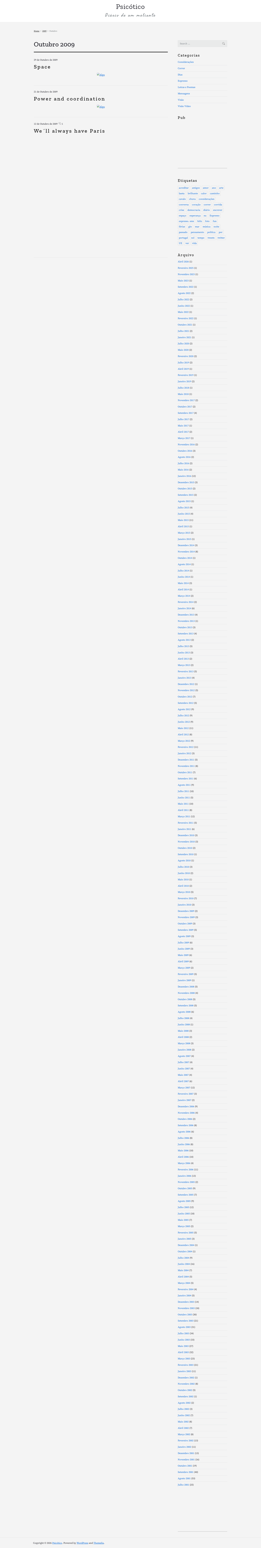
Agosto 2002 (184, 1402)
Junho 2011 (184, 797)
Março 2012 (184, 740)
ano (214, 187)
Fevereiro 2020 (185, 356)
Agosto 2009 (184, 936)
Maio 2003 (183, 1346)
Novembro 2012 (186, 690)
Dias (180, 74)
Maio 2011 (183, 803)
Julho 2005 (183, 1207)
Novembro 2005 (186, 1182)
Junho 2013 (184, 652)
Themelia (98, 1543)
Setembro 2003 (185, 1320)
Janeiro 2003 (184, 1371)
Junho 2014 (184, 576)
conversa (184, 204)
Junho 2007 (184, 1068)
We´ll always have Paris (69, 131)
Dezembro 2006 (186, 1106)
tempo (201, 237)
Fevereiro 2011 (185, 822)
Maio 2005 (183, 1219)
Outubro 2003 (185, 1314)
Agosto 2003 (184, 1327)
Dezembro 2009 (186, 911)
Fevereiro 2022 (185, 318)
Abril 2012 (183, 734)
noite (216, 226)
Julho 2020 (183, 343)
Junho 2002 (184, 1415)
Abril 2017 (183, 431)
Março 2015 (184, 532)
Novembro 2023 (186, 274)
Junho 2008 (184, 1024)
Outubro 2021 (185, 324)
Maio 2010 (183, 879)
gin (190, 226)
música (206, 226)
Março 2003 (184, 1358)
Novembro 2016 (186, 444)
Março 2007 (184, 1087)
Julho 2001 (183, 1484)
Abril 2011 (183, 810)
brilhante (193, 193)
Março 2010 (184, 892)
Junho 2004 (184, 1264)
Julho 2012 (183, 715)
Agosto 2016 (184, 457)
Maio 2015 (183, 520)
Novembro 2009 (186, 917)
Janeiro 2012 (184, 753)
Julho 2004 (183, 1257)
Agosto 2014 (184, 564)
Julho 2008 (183, 1018)
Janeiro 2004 (184, 1295)
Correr (181, 68)
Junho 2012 (184, 721)
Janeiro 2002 (184, 1446)
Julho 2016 (183, 463)
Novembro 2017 (186, 400)
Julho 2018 (183, 387)
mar (197, 226)
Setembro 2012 (185, 703)
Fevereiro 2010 (185, 898)
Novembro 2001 (186, 1459)
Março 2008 (184, 1043)
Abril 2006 (183, 1156)
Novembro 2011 (186, 766)
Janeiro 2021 (184, 337)
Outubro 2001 (185, 1465)
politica (211, 232)
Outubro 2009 (185, 923)
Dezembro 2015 (186, 482)
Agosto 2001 (184, 1478)
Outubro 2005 (185, 1188)
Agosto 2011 (184, 784)
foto (207, 221)
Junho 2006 (184, 1144)
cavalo (182, 199)
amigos (196, 187)
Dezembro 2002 (186, 1377)
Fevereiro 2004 (185, 1289)
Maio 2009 (183, 955)
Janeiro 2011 (184, 829)
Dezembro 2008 (186, 986)
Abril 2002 (183, 1428)
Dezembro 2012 (186, 684)
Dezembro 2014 (186, 545)
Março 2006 (184, 1163)
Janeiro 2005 (184, 1238)
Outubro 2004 (185, 1251)
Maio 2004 (183, 1270)
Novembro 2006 (186, 1112)
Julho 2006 (183, 1138)
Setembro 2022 (185, 286)
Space (42, 67)
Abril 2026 (183, 261)
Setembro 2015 (185, 494)
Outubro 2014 (185, 558)
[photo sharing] (101, 75)
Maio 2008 (183, 1030)
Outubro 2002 (185, 1390)
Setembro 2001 (185, 1472)
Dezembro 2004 (186, 1245)
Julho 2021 (183, 331)
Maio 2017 (183, 425)
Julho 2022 (183, 299)
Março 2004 (184, 1283)
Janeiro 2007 (184, 1100)
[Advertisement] (202, 149)
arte (221, 187)
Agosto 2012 (184, 709)
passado (183, 232)
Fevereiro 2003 (185, 1364)
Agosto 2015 (184, 501)
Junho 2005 (184, 1213)
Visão (181, 99)
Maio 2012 (183, 728)
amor (206, 187)
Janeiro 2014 (184, 608)
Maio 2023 (183, 280)
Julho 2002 (183, 1409)
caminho (215, 193)
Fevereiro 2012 (185, 747)
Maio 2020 (183, 349)
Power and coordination (69, 99)
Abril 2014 (183, 589)
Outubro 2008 (185, 999)
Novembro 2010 (186, 841)
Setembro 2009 (185, 929)
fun (215, 221)
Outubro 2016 (185, 450)
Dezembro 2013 (186, 614)
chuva (192, 199)
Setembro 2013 (185, 633)
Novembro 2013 (186, 621)
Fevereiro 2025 (185, 267)
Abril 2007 (183, 1081)
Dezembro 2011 (186, 759)
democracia (193, 210)
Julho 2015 (183, 507)
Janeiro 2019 (184, 381)
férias (182, 226)
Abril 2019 (183, 368)
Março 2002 (184, 1434)
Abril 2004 (183, 1276)
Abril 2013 (183, 658)
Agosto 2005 (184, 1201)
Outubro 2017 (185, 406)
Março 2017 (184, 438)
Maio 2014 (183, 583)
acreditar (184, 187)
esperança (195, 215)
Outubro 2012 (185, 696)
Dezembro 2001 (186, 1453)
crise (181, 210)
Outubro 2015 (185, 488)
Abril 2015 (183, 526)
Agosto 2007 (184, 1056)
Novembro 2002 (186, 1383)
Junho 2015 (184, 513)
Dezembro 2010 (186, 835)
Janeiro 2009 (184, 980)
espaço (182, 215)
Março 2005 (184, 1226)
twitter (221, 237)
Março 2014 (184, 595)
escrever (217, 210)
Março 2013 (184, 665)
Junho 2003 (184, 1339)
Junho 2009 (184, 948)
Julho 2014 (183, 570)
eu (205, 215)
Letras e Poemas (186, 87)
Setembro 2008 (185, 1005)
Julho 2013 (183, 646)
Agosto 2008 (184, 1011)
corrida (218, 204)
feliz (199, 221)
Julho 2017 (183, 419)
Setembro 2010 (185, 854)
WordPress (82, 1543)
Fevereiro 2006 (185, 1169)
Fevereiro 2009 (185, 974)
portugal (183, 237)
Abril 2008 (183, 1037)
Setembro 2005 (185, 1194)
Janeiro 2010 (184, 904)
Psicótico (57, 1543)
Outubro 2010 (185, 848)
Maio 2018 (183, 394)
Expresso (183, 80)
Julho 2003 (183, 1333)
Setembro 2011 (185, 778)
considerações (206, 199)
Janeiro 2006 (184, 1175)
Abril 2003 (183, 1352)
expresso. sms (186, 221)
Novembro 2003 (186, 1308)
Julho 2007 (183, 1062)
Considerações (186, 62)
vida (194, 243)
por (220, 232)
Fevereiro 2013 (185, 671)
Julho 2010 (183, 866)
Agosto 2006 (184, 1131)
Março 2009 (184, 967)
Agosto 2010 (184, 860)
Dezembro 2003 (186, 1301)
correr (207, 204)
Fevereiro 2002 (185, 1440)
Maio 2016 (183, 469)
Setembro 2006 (185, 1125)
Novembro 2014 (186, 551)
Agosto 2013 (184, 639)
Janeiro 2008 (184, 1049)
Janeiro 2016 (184, 476)
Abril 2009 (183, 961)
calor (204, 193)
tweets (211, 237)
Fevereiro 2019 (185, 375)
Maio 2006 (183, 1150)
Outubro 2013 (185, 627)
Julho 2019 (183, 362)
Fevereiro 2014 (185, 602)
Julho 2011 (183, 791)
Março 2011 (184, 816)
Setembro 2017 (185, 413)
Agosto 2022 (184, 293)
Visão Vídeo (184, 106)
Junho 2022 (184, 305)
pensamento (197, 232)
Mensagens (184, 93)
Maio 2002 (183, 1421)
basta (181, 193)
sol (192, 237)
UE (180, 243)
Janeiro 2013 (184, 677)
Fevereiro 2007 (185, 1093)
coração (196, 204)
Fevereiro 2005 (185, 1232)
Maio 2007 (183, 1074)
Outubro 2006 (185, 1119)
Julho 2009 (183, 942)
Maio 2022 (183, 312)
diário (206, 210)
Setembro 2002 (185, 1396)
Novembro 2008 (186, 993)
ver (187, 243)
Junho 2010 (184, 873)
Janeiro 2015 (184, 539)
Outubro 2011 (185, 772)
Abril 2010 (183, 885)
